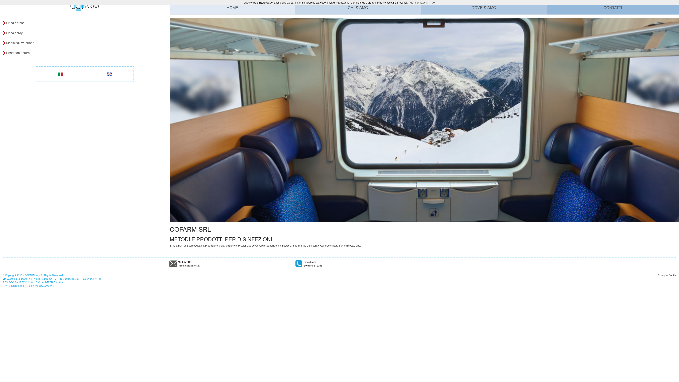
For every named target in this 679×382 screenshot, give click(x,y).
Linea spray (14, 32)
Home (232, 7)
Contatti (612, 7)
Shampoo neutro (18, 52)
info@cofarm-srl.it (189, 265)
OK (433, 2)
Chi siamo (358, 7)
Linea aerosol (15, 22)
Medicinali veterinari (20, 42)
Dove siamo (484, 7)
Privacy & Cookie (666, 275)
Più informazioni (419, 2)
